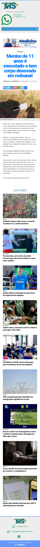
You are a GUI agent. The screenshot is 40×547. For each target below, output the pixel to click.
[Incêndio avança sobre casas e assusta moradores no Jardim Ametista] (20, 206)
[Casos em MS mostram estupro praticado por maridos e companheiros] (20, 453)
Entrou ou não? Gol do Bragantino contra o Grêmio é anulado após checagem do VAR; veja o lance (19, 434)
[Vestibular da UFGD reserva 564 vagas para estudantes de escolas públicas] (20, 347)
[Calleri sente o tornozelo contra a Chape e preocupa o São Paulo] (20, 312)
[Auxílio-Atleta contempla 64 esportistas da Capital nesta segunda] (20, 277)
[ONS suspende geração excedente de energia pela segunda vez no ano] (20, 381)
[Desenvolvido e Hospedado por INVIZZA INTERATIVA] (20, 545)
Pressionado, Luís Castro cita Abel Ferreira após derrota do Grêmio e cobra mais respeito (19, 258)
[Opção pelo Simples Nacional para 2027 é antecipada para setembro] (20, 488)
